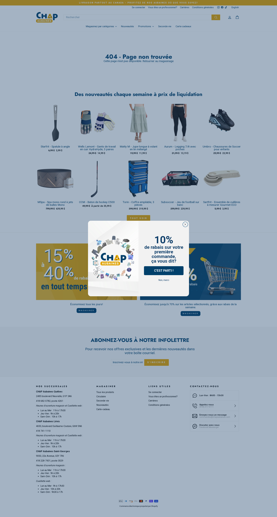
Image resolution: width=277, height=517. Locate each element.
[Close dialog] (185, 224)
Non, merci (163, 280)
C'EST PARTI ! (163, 270)
